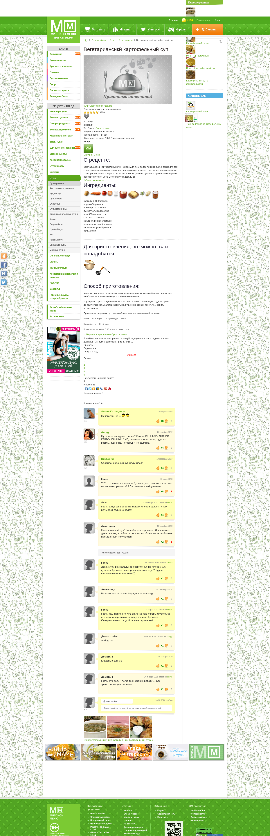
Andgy (105, 432)
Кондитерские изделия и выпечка (64, 275)
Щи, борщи (55, 193)
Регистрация (203, 20)
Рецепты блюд (99, 40)
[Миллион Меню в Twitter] (3, 282)
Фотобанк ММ (198, 814)
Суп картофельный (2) (95, 740)
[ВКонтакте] (86, 389)
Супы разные (126, 40)
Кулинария (56, 53)
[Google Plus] (105, 389)
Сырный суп (56, 224)
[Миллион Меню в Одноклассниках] (3, 256)
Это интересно (131, 814)
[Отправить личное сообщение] (85, 421)
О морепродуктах (60, 123)
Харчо (53, 219)
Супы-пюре (56, 198)
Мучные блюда (58, 267)
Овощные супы (58, 245)
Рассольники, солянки (62, 188)
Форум (160, 810)
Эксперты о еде (132, 834)
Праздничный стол (99, 820)
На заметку (129, 824)
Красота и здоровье (61, 66)
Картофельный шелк (197, 111)
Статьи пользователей (135, 830)
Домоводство (58, 60)
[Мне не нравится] (166, 421)
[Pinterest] (109, 389)
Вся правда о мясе (60, 129)
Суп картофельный (118, 740)
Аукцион (173, 20)
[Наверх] (3, 298)
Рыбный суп (56, 239)
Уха (51, 234)
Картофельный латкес (141, 740)
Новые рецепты (59, 111)
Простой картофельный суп (200, 68)
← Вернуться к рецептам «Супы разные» (105, 334)
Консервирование (60, 159)
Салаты (54, 261)
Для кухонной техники (62, 147)
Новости (128, 810)
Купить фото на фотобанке (98, 106)
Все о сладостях (59, 117)
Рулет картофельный (197, 55)
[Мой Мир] (98, 389)
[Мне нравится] (158, 421)
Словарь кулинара (99, 817)
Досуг (53, 84)
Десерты (55, 288)
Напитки (54, 282)
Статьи (127, 820)
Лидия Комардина (113, 411)
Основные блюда (60, 255)
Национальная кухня (61, 135)
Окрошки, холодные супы (64, 214)
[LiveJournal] (102, 389)
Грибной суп (56, 229)
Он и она (54, 72)
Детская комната (59, 78)
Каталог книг (57, 316)
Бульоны (55, 204)
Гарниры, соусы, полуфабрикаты (59, 296)
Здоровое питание (133, 827)
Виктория (107, 458)
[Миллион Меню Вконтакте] (3, 273)
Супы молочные (59, 209)
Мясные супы (57, 250)
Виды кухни (56, 141)
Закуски (54, 171)
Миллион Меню (92, 155)
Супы (113, 40)
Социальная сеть (166, 814)
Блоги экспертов (59, 90)
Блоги (63, 48)
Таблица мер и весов (94, 180)
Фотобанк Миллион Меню (61, 309)
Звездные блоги (59, 96)
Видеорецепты (58, 153)
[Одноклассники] (94, 389)
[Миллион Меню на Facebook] (3, 264)
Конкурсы (162, 817)
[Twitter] (90, 389)
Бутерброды (57, 165)
